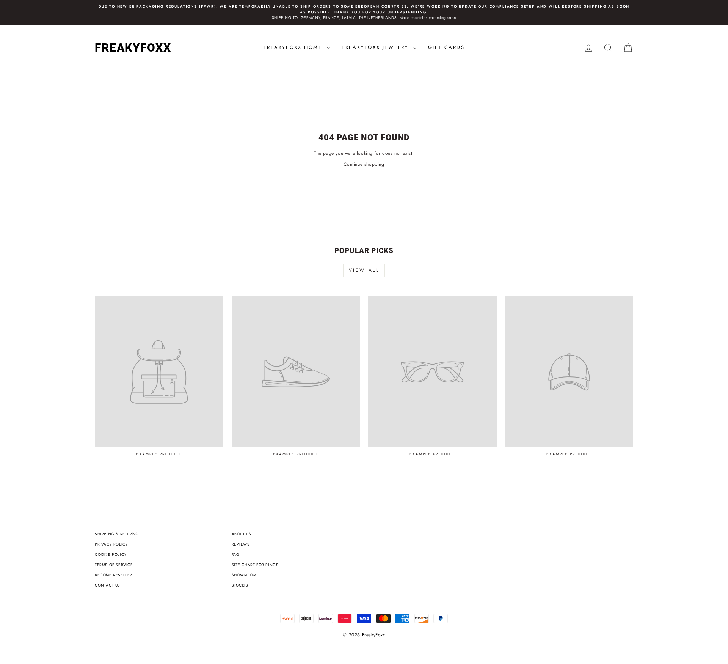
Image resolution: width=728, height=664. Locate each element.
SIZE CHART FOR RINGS (255, 565)
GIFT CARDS (446, 47)
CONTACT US (107, 585)
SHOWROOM (244, 575)
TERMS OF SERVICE (114, 565)
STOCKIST (241, 585)
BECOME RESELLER (113, 575)
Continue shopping (364, 164)
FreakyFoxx (133, 47)
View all (364, 270)
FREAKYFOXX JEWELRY (376, 47)
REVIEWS (241, 544)
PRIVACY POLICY (111, 544)
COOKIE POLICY (111, 554)
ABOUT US (241, 534)
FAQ (236, 554)
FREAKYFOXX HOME (294, 47)
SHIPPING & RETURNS (116, 534)
